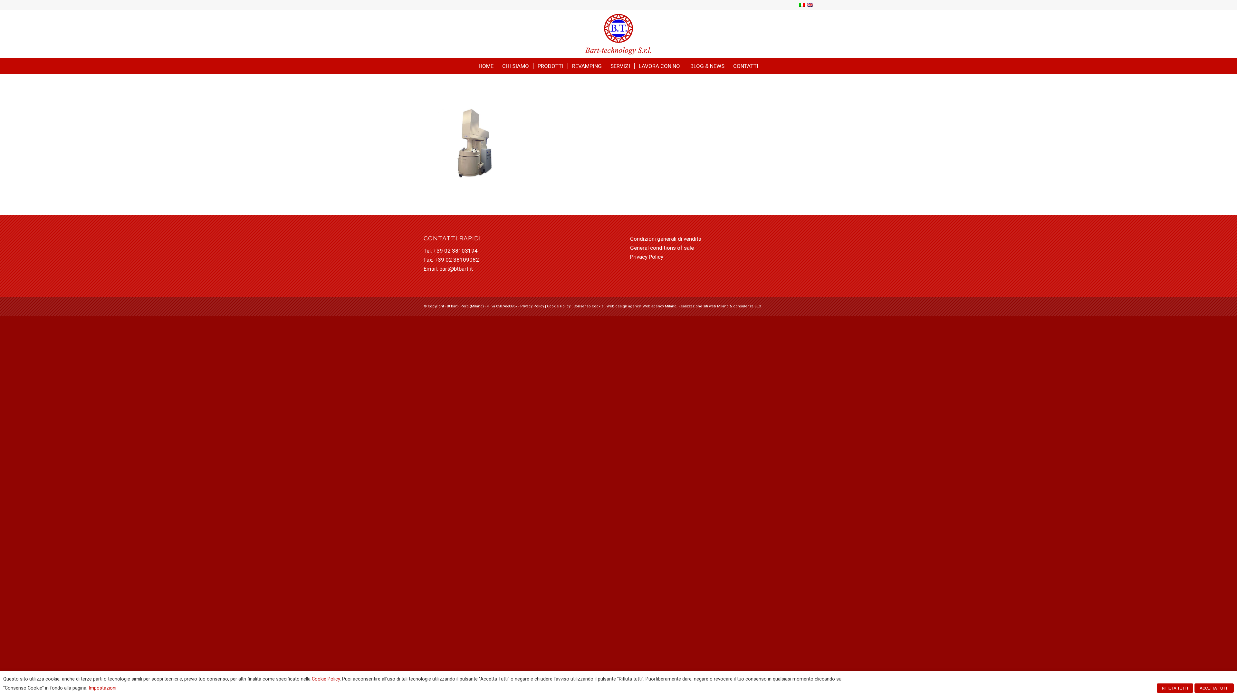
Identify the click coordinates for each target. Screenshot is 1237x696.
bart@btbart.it (456, 269)
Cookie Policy (559, 306)
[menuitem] (486, 66)
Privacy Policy (646, 257)
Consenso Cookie (588, 306)
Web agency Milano (659, 306)
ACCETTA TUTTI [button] (1214, 688)
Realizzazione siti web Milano (703, 306)
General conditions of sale (662, 248)
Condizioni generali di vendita (665, 239)
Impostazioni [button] (102, 688)
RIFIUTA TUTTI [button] (1175, 688)
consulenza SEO (747, 306)
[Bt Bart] (618, 34)
